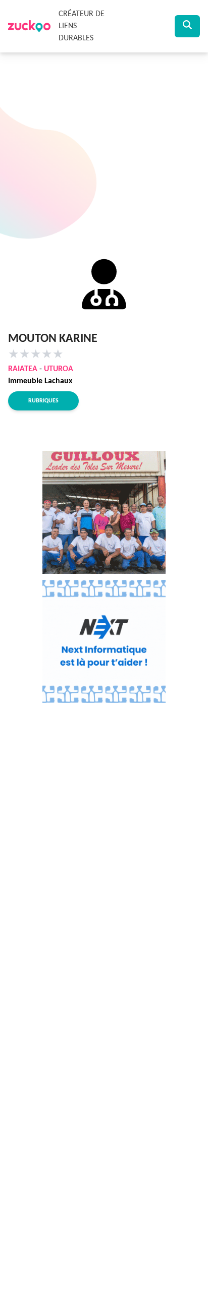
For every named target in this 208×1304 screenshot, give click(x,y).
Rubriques (43, 401)
